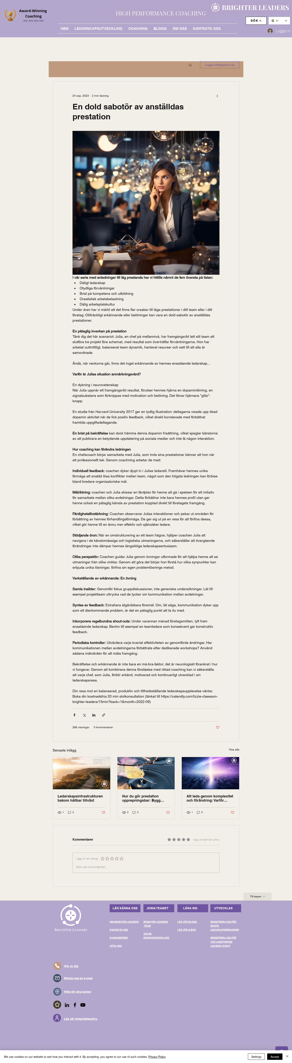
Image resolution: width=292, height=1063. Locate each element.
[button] (190, 64)
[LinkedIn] (67, 1005)
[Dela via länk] (103, 715)
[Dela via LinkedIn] (94, 715)
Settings (256, 1057)
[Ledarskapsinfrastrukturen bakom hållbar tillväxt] (81, 773)
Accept (275, 1057)
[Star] (57, 1005)
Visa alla (234, 749)
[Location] (57, 992)
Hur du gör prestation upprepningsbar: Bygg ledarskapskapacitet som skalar (143, 798)
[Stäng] (287, 1056)
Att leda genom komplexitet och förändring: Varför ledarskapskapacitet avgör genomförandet (210, 798)
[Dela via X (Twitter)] (84, 715)
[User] (57, 1018)
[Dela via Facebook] (74, 715)
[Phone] (57, 966)
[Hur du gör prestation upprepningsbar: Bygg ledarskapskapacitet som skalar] (146, 773)
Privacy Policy (157, 1057)
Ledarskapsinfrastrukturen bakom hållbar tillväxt (80, 798)
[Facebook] (75, 1005)
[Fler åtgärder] (217, 95)
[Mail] (57, 978)
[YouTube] (83, 1005)
